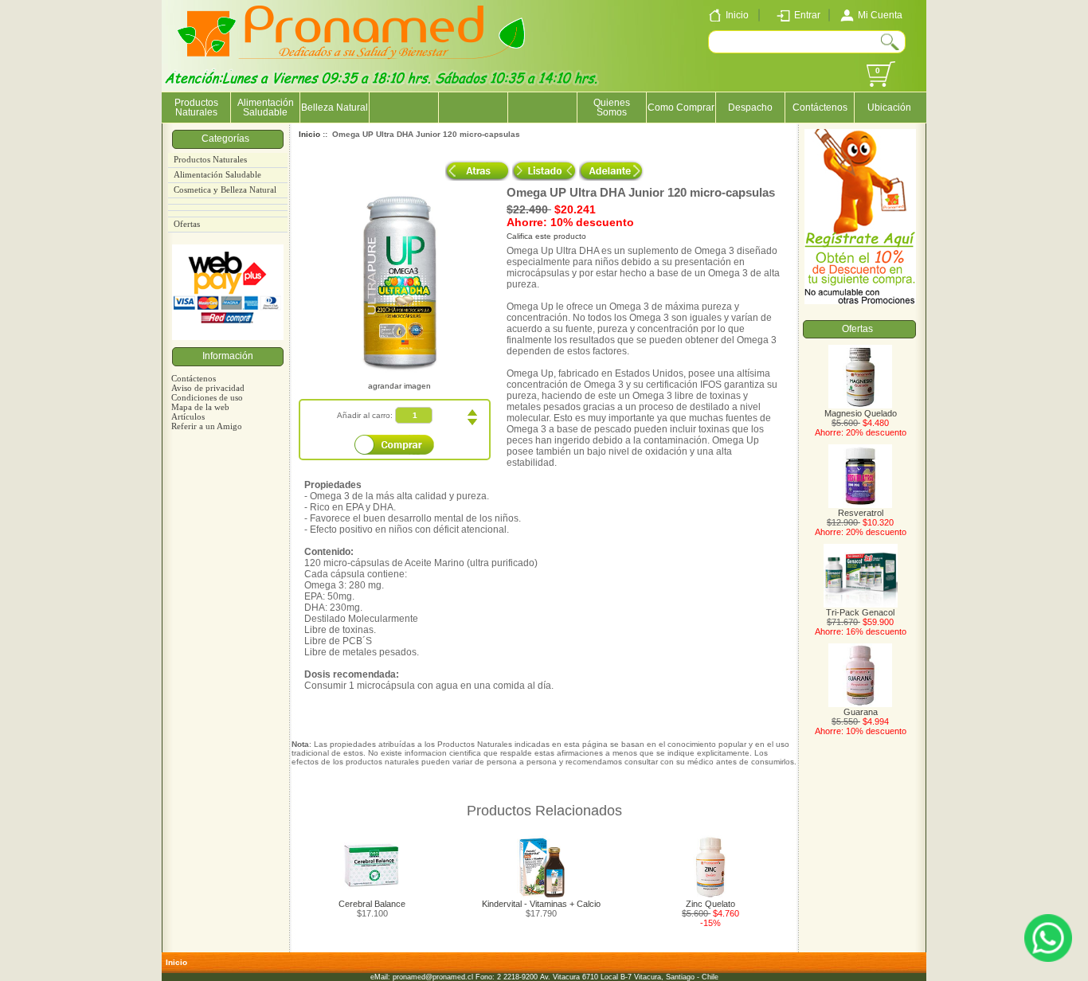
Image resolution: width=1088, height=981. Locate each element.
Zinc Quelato (710, 904)
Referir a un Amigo (206, 426)
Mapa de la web (200, 407)
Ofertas (187, 224)
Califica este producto (546, 236)
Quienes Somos (611, 107)
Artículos (188, 416)
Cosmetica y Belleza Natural (225, 190)
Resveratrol (860, 513)
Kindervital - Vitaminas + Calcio (541, 904)
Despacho (750, 107)
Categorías (228, 138)
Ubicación (889, 107)
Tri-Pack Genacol (860, 612)
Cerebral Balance (372, 904)
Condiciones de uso (207, 397)
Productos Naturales (196, 107)
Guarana (860, 712)
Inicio (309, 134)
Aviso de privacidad (208, 388)
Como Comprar (681, 107)
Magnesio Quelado (860, 413)
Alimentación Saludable (265, 107)
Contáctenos (820, 107)
